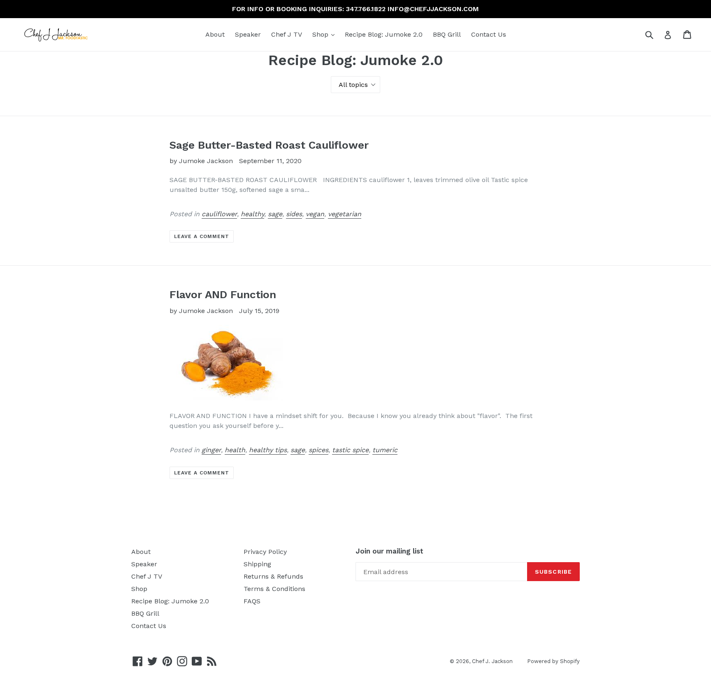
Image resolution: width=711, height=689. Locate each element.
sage (275, 214)
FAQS (252, 601)
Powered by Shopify (553, 661)
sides (294, 214)
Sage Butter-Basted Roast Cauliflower (269, 145)
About (215, 34)
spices (318, 450)
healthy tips (268, 450)
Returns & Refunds (273, 576)
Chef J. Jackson (492, 661)
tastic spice (350, 450)
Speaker (248, 34)
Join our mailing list (389, 551)
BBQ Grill (447, 34)
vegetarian (344, 214)
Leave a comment (201, 236)
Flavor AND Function (223, 294)
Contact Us (488, 34)
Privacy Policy (265, 552)
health (235, 450)
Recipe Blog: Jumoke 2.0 (384, 34)
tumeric (384, 450)
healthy (252, 214)
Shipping (257, 564)
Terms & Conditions (274, 589)
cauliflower (219, 214)
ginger (211, 450)
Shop (325, 34)
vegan (315, 214)
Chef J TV (286, 34)
